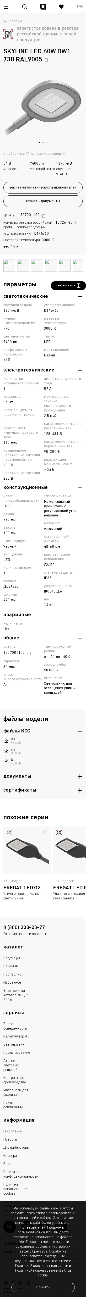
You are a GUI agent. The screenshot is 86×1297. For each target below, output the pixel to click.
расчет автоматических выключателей (43, 187)
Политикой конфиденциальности (41, 1266)
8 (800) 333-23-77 (24, 928)
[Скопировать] (46, 60)
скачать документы (43, 201)
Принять (43, 1287)
